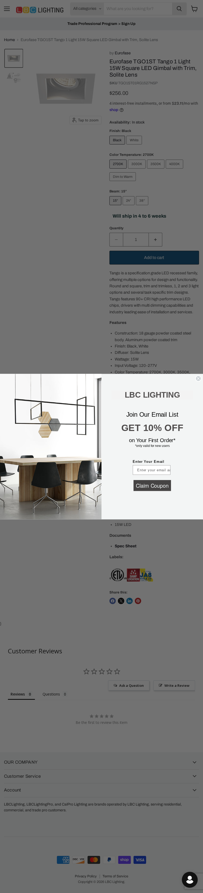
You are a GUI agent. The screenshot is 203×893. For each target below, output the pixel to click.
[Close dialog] (198, 378)
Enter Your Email (148, 462)
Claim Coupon (152, 485)
